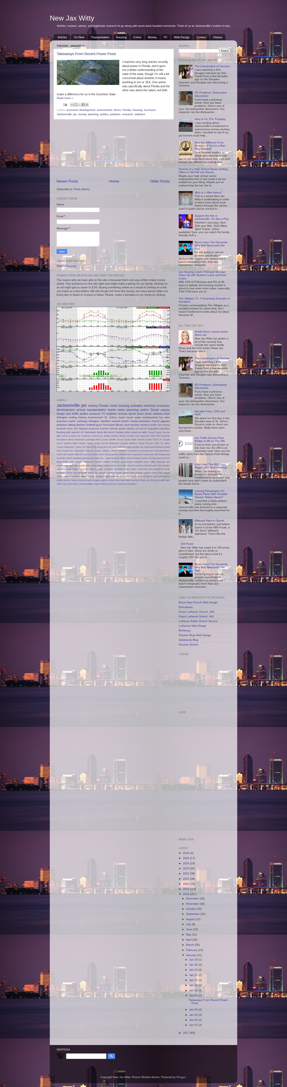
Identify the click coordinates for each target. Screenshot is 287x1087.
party (150, 469)
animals (114, 428)
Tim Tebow (87, 447)
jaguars (165, 421)
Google (166, 439)
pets (68, 432)
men (167, 417)
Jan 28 (193, 964)
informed (115, 462)
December (193, 898)
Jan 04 (193, 1009)
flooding (61, 432)
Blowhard (79, 439)
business (144, 421)
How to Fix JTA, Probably (210, 119)
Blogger (181, 1077)
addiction (122, 447)
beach (125, 421)
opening (118, 469)
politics (104, 114)
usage (96, 484)
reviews (122, 413)
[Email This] (72, 105)
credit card (62, 454)
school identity (131, 476)
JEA (76, 428)
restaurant (93, 428)
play (96, 473)
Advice (71, 439)
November (193, 903)
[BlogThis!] (76, 105)
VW (94, 447)
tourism (135, 424)
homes (144, 458)
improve (98, 462)
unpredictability (85, 484)
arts (142, 447)
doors (101, 454)
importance (88, 462)
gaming (85, 458)
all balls (135, 447)
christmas (86, 436)
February (192, 950)
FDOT (156, 439)
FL (161, 439)
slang (74, 480)
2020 (186, 883)
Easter (149, 439)
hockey (119, 432)
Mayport (83, 428)
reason (166, 473)
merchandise (164, 465)
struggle (96, 480)
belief (167, 447)
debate (107, 436)
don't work (93, 454)
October (191, 908)
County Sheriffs (108, 439)
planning (93, 114)
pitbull (90, 473)
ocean (134, 432)
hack (109, 458)
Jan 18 (193, 985)
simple (60, 480)
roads (121, 417)
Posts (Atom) (82, 189)
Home (114, 181)
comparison (132, 451)
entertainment (125, 454)
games (122, 428)
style (137, 436)
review (134, 421)
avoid (153, 447)
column (113, 451)
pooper (110, 473)
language (161, 462)
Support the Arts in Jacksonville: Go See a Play (212, 217)
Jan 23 (193, 975)
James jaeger (93, 443)
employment (150, 417)
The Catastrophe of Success (212, 66)
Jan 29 (193, 959)
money (82, 114)
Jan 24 (193, 969)
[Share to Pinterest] (87, 105)
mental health (150, 465)
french (111, 432)
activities (137, 405)
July (189, 924)
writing (73, 417)
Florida (126, 110)
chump (97, 451)
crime (113, 405)
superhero (145, 436)
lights (88, 465)
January (191, 955)
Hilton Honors (79, 443)
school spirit (156, 476)
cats (78, 436)
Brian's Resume (66, 265)
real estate (157, 473)
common (122, 451)
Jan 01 (193, 1025)
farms (117, 110)
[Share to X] (79, 105)
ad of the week (110, 447)
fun (161, 417)
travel (129, 417)
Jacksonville (64, 114)
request (74, 476)
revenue (82, 476)
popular (118, 473)
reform (60, 476)
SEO (157, 443)
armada (72, 436)
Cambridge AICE (93, 439)
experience (137, 454)
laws (66, 465)
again (129, 447)
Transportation (100, 37)
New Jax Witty (72, 18)
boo (71, 451)
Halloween (90, 432)
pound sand (128, 473)
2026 (186, 853)
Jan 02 (193, 1019)
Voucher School (188, 644)
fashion (80, 424)
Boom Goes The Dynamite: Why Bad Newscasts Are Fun (211, 245)
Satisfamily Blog (188, 639)
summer (104, 428)
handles (115, 458)
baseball (61, 428)
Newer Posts (67, 181)
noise (127, 432)
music (70, 428)
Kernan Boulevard (110, 443)
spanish (75, 432)
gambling (77, 458)
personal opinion (64, 473)
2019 (186, 889)
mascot (131, 465)
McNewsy (185, 630)
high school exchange (130, 458)
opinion (126, 469)
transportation (96, 409)
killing (153, 462)
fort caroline (128, 436)
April (189, 939)
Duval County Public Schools (131, 439)
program (139, 473)
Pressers (149, 443)
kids (68, 413)
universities (72, 484)
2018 (186, 894)
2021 (153, 436)
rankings (82, 421)
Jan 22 (193, 980)
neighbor (111, 413)
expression (148, 454)
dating (72, 424)
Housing (121, 37)
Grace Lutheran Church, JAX (196, 611)
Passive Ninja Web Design (195, 635)
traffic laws (165, 480)
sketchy (67, 480)
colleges (106, 451)
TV (165, 37)
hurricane (150, 110)
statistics (140, 114)
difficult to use (81, 454)
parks (148, 413)
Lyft (141, 428)
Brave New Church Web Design (198, 602)
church (155, 421)
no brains (98, 469)
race (127, 424)
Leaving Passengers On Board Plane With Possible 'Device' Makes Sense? (211, 494)
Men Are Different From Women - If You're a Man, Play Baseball (210, 145)
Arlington (93, 421)
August (190, 919)
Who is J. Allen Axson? (208, 192)
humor (167, 458)
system (111, 480)
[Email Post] (65, 104)
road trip (114, 476)
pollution (115, 114)
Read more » (65, 98)
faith (157, 454)
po (139, 432)
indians (106, 462)
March (190, 944)
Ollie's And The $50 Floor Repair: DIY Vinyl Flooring (210, 466)
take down (121, 480)
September (193, 914)
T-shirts (78, 447)
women (115, 421)
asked (147, 447)
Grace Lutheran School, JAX (196, 616)
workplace (132, 484)
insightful (139, 462)
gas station (94, 458)
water (138, 417)
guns (99, 424)
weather (106, 421)
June (189, 929)
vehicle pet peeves (108, 484)
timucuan (155, 480)
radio (144, 432)
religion (66, 476)
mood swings (72, 469)
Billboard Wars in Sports (209, 520)
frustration (61, 458)
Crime (137, 37)
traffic (75, 413)
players (102, 473)
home (112, 409)
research (127, 114)
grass (103, 458)
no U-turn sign (86, 469)
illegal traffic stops (66, 462)
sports (132, 413)
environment (104, 110)
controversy (97, 436)
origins (133, 469)
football (90, 424)
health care (156, 425)
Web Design (182, 37)
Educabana (186, 607)
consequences (146, 451)
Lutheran (124, 443)
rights (107, 476)
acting (100, 447)
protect (147, 473)
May (189, 934)
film (105, 432)
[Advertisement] (113, 149)
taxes (140, 413)
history (82, 417)
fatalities (145, 425)
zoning (166, 425)
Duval (155, 409)
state (89, 480)
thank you (145, 480)
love (119, 465)
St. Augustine (151, 428)
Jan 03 (193, 1014)
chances (89, 451)
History (217, 37)
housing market (156, 458)
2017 (186, 1032)
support (103, 480)
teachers (135, 480)
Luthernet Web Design (192, 625)
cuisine (70, 454)
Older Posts (160, 181)
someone (81, 480)
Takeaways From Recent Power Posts (86, 54)
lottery (113, 465)
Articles (62, 37)
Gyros (60, 443)
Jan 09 (193, 995)
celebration (79, 451)
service (166, 476)
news (121, 409)
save (121, 476)
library (119, 424)
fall (120, 436)
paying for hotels (162, 469)
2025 (186, 858)
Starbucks (69, 447)
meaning (139, 465)
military (131, 428)
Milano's (133, 443)
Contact (201, 37)
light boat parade (78, 465)
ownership (142, 469)
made (124, 465)
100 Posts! (187, 543)
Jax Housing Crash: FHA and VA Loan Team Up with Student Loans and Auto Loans (202, 275)
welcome (122, 484)
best (59, 451)
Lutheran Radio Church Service (198, 621)
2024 (186, 863)
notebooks (109, 469)
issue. (147, 462)
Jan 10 (193, 990)
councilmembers (162, 451)
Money (152, 37)
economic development (81, 110)
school (81, 409)
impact (79, 462)
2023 (186, 868)
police (144, 409)
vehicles (149, 405)
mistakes (61, 469)
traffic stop (62, 484)
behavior (160, 447)
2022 (186, 873)
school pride (144, 476)
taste (128, 480)
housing (137, 110)
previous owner (66, 421)
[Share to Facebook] (83, 105)
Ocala (141, 443)
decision (115, 436)
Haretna (67, 443)
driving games (111, 454)
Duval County (154, 432)
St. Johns (110, 417)
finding (162, 454)
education (164, 428)
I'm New (79, 37)
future (69, 458)
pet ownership (80, 473)
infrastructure (127, 462)
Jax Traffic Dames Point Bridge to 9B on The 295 (210, 439)
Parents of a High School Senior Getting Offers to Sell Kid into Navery (203, 171)
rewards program (95, 476)
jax (75, 114)
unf (137, 428)
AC (82, 432)
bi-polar (65, 451)
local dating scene (100, 465)
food (168, 454)
